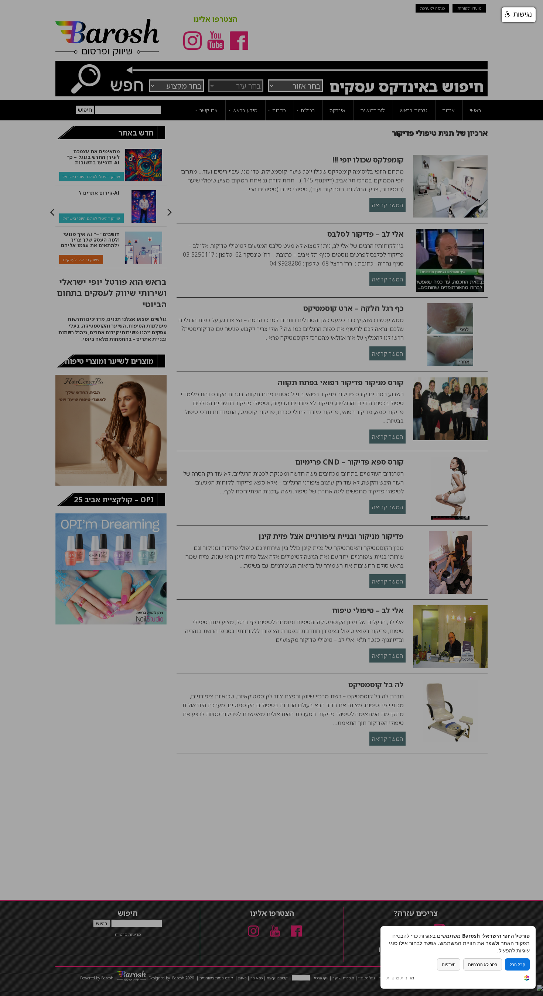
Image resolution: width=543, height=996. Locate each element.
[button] (519, 14)
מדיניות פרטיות (400, 978)
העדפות (448, 964)
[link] (527, 979)
